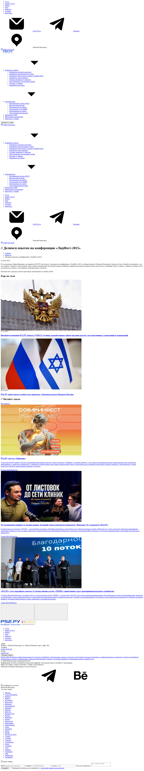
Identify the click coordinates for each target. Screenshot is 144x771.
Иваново (8, 708)
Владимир (8, 700)
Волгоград (9, 702)
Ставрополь (9, 742)
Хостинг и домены (16, 83)
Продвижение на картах (18, 107)
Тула (6, 748)
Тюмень (8, 750)
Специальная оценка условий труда (81, 659)
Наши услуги (10, 4)
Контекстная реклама (17, 105)
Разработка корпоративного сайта (21, 74)
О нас (7, 2)
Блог (6, 7)
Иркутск (8, 712)
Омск (7, 727)
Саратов (8, 740)
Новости (8, 9)
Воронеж (8, 704)
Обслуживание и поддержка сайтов (22, 81)
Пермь (7, 733)
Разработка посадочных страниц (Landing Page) (26, 76)
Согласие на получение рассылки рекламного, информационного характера (94, 657)
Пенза (7, 731)
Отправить (5, 768)
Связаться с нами (7, 122)
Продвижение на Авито (18, 111)
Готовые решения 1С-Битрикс (20, 80)
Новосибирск (10, 725)
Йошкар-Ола (9, 714)
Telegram (76, 31)
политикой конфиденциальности (52, 768)
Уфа (6, 753)
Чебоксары (9, 755)
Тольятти (8, 746)
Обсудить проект (7, 655)
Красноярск (9, 723)
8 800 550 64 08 (8, 50)
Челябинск (9, 757)
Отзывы (8, 11)
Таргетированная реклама (18, 113)
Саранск (8, 738)
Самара (7, 736)
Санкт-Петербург (11, 695)
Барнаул (8, 696)
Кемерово (8, 717)
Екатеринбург (10, 706)
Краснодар (9, 721)
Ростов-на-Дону (11, 734)
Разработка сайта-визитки (18, 78)
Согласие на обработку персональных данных (50, 657)
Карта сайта (5, 657)
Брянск (7, 698)
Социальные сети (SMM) (18, 109)
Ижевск (8, 710)
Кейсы (7, 5)
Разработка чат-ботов (17, 85)
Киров (7, 719)
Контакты (8, 13)
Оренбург (8, 729)
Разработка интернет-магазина (20, 72)
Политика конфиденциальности (21, 657)
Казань (7, 715)
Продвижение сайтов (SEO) (19, 103)
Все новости (5, 403)
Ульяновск (9, 752)
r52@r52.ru (37, 31)
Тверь (7, 744)
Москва (8, 693)
